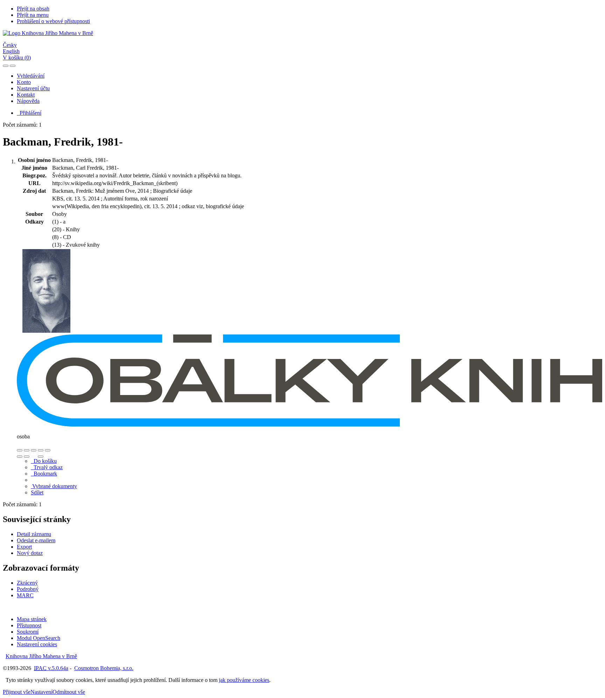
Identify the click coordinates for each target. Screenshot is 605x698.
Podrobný (28, 589)
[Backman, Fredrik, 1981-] (46, 331)
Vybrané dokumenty (54, 486)
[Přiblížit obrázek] (19, 450)
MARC (25, 595)
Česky (10, 45)
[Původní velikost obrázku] (33, 450)
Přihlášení (29, 113)
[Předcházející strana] (33, 457)
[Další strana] (40, 457)
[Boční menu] (5, 66)
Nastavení (41, 692)
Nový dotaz (30, 553)
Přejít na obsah (33, 9)
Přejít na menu (33, 15)
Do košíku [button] (44, 461)
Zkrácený (27, 583)
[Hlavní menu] (12, 66)
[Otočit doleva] (19, 457)
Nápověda (28, 101)
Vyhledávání (30, 76)
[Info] (47, 450)
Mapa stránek (32, 619)
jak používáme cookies (244, 680)
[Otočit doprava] (26, 457)
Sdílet (37, 492)
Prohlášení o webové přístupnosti (53, 21)
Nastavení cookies (37, 644)
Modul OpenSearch (38, 638)
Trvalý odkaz (47, 467)
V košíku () (17, 58)
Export (24, 547)
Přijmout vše (16, 692)
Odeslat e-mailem (36, 540)
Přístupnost (29, 625)
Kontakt (26, 95)
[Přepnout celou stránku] (40, 450)
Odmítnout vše (69, 692)
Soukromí (28, 632)
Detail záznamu (34, 534)
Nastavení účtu (33, 88)
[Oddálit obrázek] (26, 450)
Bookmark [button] (44, 474)
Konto (24, 82)
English (11, 51)
